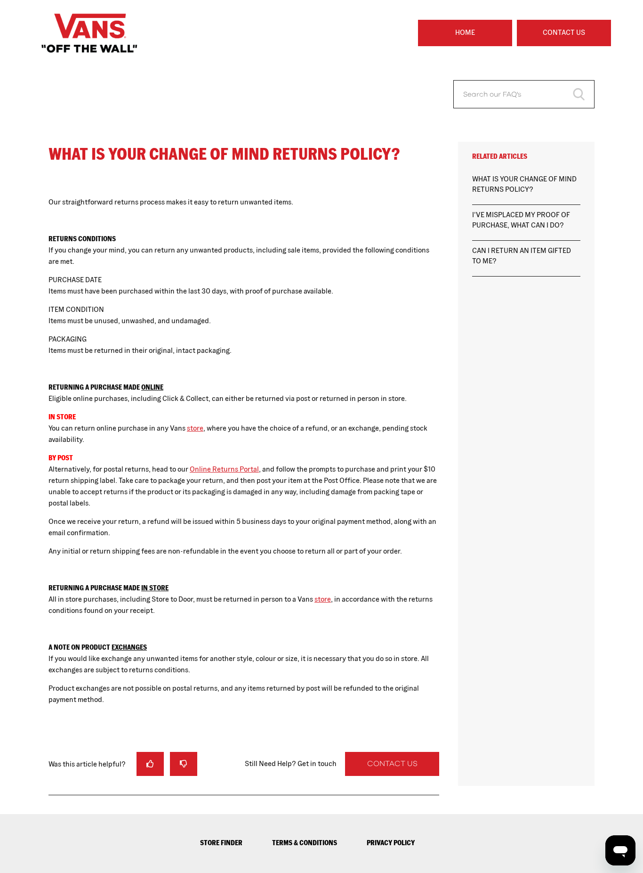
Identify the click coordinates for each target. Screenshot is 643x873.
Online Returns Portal (224, 469)
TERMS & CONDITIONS (304, 842)
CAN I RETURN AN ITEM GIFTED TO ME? (521, 256)
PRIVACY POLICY (391, 842)
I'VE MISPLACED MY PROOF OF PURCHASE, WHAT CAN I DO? (521, 220)
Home (465, 32)
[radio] (150, 764)
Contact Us (564, 32)
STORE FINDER (221, 842)
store (195, 428)
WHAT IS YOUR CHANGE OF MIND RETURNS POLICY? (524, 184)
